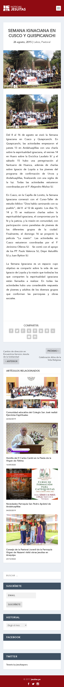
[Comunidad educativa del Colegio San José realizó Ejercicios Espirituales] (32, 392)
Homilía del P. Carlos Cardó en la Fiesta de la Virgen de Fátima (28, 459)
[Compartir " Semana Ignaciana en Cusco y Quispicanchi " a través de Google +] (23, 331)
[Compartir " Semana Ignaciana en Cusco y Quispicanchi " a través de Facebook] (11, 331)
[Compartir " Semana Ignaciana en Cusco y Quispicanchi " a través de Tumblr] (29, 331)
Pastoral (45, 42)
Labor (37, 42)
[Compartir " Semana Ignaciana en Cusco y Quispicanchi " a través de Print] (35, 337)
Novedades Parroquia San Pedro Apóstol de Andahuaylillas (28, 505)
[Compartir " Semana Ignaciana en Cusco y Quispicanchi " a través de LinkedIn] (41, 331)
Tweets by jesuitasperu (17, 664)
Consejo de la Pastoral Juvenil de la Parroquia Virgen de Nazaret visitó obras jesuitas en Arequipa (29, 552)
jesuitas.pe (35, 679)
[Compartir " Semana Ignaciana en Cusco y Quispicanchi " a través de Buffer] (47, 331)
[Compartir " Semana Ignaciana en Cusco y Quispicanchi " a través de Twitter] (17, 331)
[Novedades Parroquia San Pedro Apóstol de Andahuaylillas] (32, 484)
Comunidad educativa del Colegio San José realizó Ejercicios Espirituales (31, 413)
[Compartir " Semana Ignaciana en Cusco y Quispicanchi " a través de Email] (29, 337)
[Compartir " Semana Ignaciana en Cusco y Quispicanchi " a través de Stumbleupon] (53, 331)
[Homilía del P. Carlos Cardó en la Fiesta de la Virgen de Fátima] (32, 438)
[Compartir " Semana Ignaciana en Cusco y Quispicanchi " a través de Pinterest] (35, 331)
